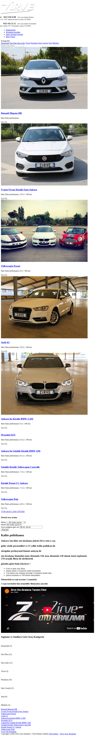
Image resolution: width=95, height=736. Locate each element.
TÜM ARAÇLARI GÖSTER (13, 512)
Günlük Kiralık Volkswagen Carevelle (20, 467)
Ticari (28, 43)
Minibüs (55, 43)
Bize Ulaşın (10, 37)
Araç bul (5, 530)
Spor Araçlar (43, 43)
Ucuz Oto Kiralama (8, 732)
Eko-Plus (13, 43)
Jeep (50, 43)
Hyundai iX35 (8, 435)
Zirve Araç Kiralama (68, 734)
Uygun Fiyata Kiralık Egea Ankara (19, 189)
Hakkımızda (10, 30)
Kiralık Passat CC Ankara (14, 483)
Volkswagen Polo (9, 499)
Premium (34, 43)
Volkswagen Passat (10, 266)
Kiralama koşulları (13, 32)
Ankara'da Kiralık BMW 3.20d (17, 419)
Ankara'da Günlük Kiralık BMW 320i (20, 451)
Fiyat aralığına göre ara (10, 527)
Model (3, 525)
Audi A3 (5, 342)
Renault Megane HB (11, 113)
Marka (3, 522)
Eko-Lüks (21, 43)
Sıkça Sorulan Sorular (14, 34)
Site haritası (53, 734)
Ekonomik (5, 43)
